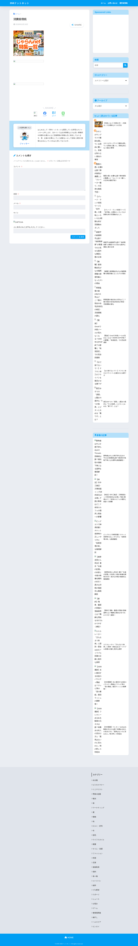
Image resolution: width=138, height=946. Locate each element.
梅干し (95, 917)
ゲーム (95, 908)
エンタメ (96, 926)
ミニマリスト (98, 789)
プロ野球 (96, 890)
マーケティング (98, 808)
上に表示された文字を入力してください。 (29, 227)
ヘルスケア (97, 922)
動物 (94, 817)
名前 (16, 194)
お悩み (95, 904)
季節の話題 (97, 794)
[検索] (125, 65)
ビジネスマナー (98, 785)
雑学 (94, 885)
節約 (94, 872)
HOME (70, 937)
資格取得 (96, 867)
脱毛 (94, 835)
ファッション (98, 853)
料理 (94, 858)
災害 (94, 862)
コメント (18, 167)
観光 (94, 798)
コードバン (97, 881)
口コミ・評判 (98, 826)
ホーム (103, 3)
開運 (94, 844)
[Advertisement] (111, 35)
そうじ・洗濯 (98, 849)
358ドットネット (19, 3)
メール (17, 203)
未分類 (95, 780)
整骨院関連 (97, 913)
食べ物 (95, 876)
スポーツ (96, 894)
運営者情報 (124, 3)
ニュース (96, 899)
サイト (16, 213)
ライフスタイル (98, 840)
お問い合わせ (112, 3)
